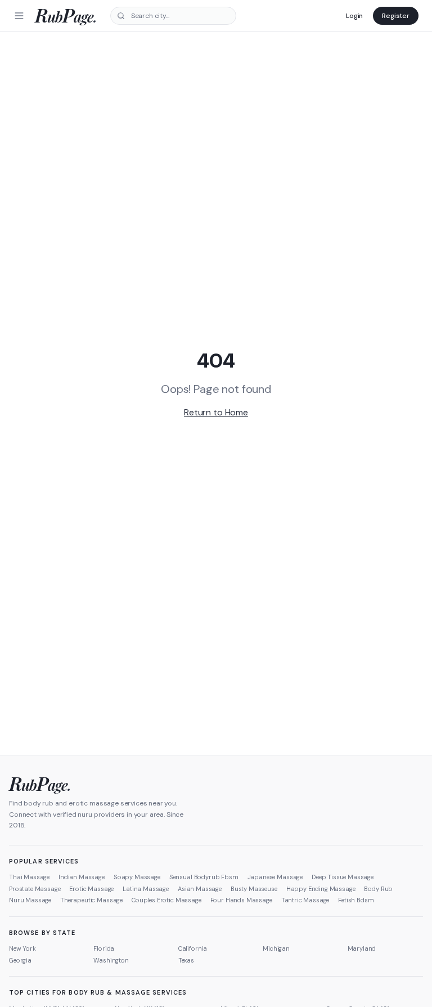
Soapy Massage (137, 877)
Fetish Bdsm (356, 900)
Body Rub (378, 889)
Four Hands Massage (241, 900)
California (192, 948)
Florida (103, 948)
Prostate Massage (34, 889)
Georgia (20, 960)
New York (22, 948)
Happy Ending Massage (321, 889)
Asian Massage (200, 889)
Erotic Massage (91, 889)
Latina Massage (146, 889)
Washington (110, 960)
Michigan (276, 948)
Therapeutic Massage (91, 900)
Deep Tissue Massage (343, 877)
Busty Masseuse (254, 889)
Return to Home (216, 412)
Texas (186, 960)
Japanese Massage (275, 877)
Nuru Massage (30, 900)
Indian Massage (81, 877)
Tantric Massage (305, 900)
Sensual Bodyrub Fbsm (203, 877)
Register (396, 15)
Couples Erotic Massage (166, 900)
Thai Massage (29, 877)
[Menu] (19, 16)
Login (354, 15)
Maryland (362, 948)
